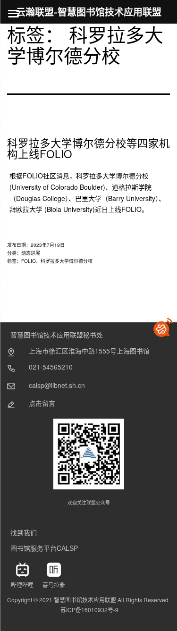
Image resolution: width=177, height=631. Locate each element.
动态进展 (30, 253)
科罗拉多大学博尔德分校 (67, 261)
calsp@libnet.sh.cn (57, 385)
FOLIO (28, 261)
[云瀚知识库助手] (163, 327)
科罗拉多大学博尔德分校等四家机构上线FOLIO (88, 148)
